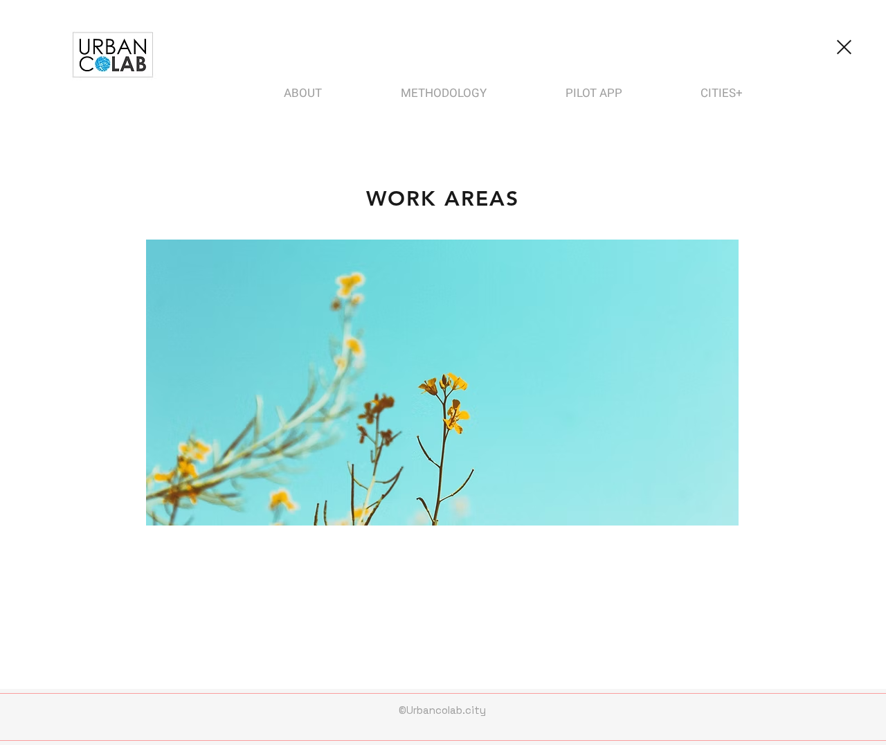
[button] (442, 383)
